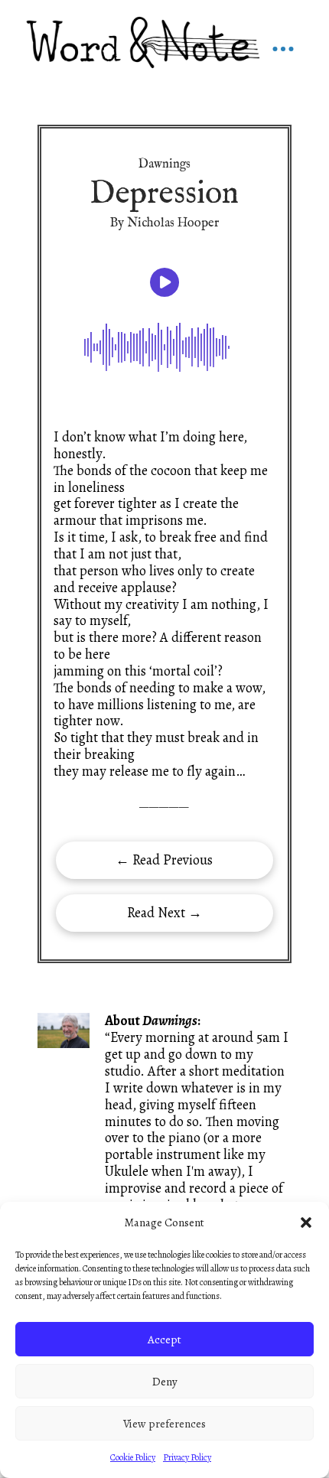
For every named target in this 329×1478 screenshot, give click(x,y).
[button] (306, 1222)
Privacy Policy (187, 1457)
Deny (165, 1381)
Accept (164, 1339)
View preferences (164, 1423)
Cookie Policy (132, 1457)
